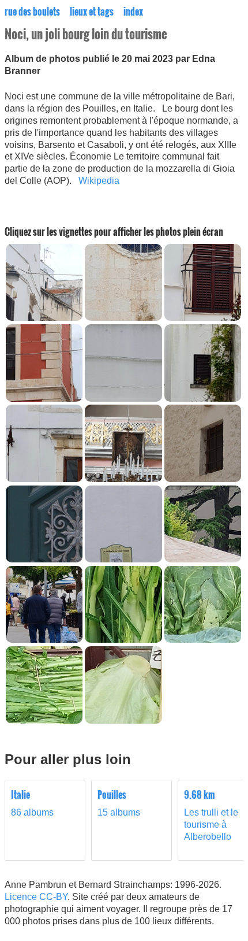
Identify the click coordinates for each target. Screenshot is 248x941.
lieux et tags (92, 11)
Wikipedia (98, 181)
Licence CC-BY (36, 897)
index (133, 11)
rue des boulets (32, 11)
